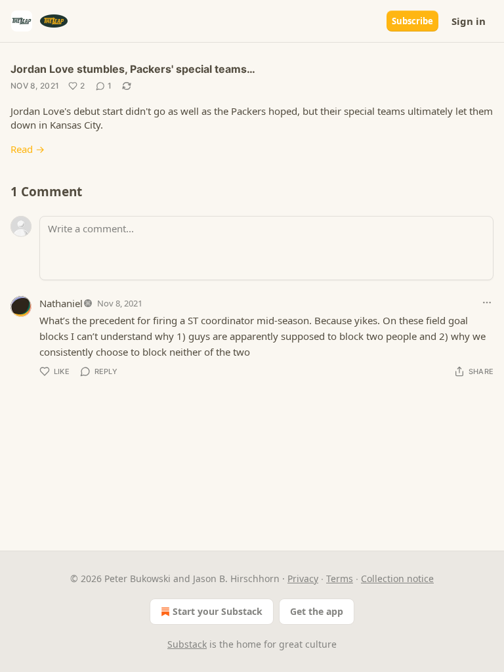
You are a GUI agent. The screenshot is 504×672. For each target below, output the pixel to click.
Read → (27, 149)
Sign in (469, 21)
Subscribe (412, 21)
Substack (187, 644)
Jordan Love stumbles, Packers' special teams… (132, 68)
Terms (339, 578)
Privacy (302, 578)
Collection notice (397, 578)
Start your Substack (217, 611)
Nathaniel (61, 303)
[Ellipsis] (486, 302)
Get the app (316, 611)
